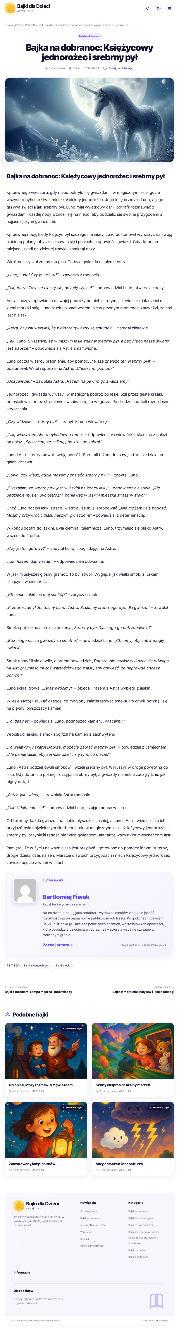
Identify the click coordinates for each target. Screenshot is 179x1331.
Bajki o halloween (138, 1256)
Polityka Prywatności (92, 1245)
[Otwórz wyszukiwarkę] (147, 8)
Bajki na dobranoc (89, 36)
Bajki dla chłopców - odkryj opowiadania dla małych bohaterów (144, 1237)
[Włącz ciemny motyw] (158, 8)
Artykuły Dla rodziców (92, 1225)
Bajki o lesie (63, 965)
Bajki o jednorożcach (36, 965)
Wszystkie (86, 1232)
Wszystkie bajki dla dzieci (41, 25)
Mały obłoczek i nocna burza (119, 1164)
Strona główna (13, 25)
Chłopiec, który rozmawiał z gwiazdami (41, 1085)
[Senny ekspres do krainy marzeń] (133, 1051)
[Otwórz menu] (169, 8)
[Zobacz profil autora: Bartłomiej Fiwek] (25, 890)
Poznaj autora (58, 945)
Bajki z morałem (137, 1250)
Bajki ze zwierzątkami (140, 1225)
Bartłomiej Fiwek (66, 897)
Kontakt (84, 1239)
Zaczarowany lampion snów (32, 1164)
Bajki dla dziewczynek (140, 1218)
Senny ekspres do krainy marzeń (123, 1085)
